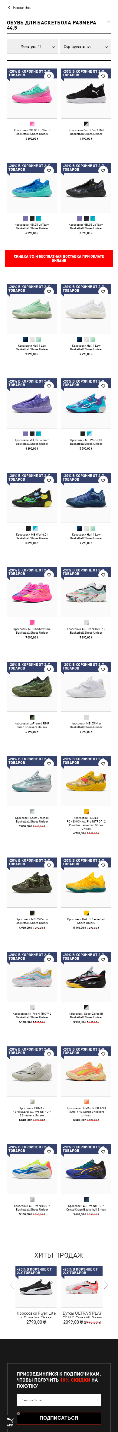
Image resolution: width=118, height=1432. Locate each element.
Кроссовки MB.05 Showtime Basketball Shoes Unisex (32, 630)
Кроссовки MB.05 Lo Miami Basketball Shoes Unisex (32, 131)
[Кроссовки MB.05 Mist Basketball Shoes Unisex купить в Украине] (86, 686)
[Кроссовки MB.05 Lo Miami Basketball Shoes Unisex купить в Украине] (32, 93)
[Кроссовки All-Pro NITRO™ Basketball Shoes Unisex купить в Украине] (32, 1169)
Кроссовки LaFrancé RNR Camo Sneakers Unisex (32, 725)
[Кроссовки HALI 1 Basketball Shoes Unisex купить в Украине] (86, 882)
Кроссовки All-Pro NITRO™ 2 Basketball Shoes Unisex (86, 630)
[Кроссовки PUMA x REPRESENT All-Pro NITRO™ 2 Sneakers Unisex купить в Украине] (32, 1071)
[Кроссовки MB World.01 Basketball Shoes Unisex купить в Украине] (86, 403)
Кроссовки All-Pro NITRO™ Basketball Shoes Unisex (32, 1207)
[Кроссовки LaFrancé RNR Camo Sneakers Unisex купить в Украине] (32, 686)
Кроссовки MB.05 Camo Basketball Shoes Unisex (32, 920)
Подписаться (59, 1418)
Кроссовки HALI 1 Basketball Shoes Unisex (86, 920)
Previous (12, 1284)
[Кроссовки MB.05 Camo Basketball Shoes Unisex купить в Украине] (32, 882)
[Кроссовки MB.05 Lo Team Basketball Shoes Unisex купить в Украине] (32, 188)
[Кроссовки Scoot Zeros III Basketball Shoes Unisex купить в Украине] (32, 781)
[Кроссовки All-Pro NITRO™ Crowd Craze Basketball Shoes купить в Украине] (86, 1169)
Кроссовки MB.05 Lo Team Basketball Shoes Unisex (32, 226)
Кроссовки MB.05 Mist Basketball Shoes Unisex (86, 725)
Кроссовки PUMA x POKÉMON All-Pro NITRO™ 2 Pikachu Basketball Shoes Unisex (86, 823)
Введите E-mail (32, 1400)
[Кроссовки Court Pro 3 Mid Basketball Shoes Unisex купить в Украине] (86, 93)
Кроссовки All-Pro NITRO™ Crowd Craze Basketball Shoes (86, 1207)
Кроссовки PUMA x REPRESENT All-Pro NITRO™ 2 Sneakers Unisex (31, 1111)
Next (105, 1284)
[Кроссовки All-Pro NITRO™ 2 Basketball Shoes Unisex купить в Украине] (86, 592)
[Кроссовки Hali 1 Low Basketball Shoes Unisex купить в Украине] (32, 309)
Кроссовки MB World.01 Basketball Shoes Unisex (86, 441)
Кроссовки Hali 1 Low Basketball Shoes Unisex (32, 347)
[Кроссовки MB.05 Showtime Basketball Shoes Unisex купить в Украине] (32, 592)
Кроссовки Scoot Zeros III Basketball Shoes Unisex (32, 819)
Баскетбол (23, 7)
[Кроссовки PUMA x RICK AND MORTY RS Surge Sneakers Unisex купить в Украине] (86, 1071)
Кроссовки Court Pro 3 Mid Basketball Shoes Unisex (86, 131)
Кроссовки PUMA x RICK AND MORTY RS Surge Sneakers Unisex (86, 1111)
